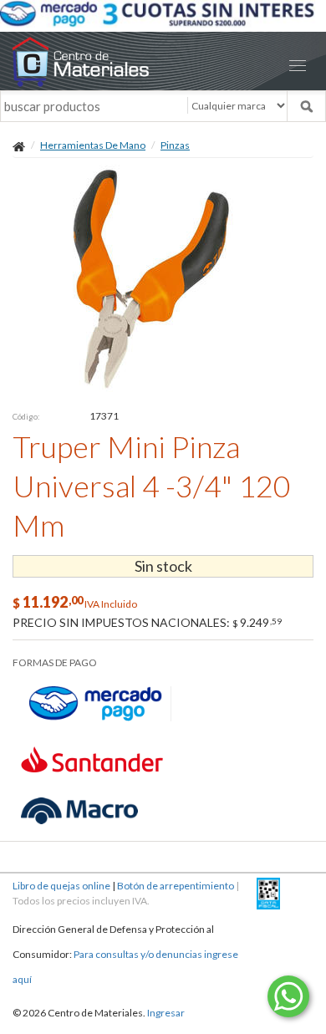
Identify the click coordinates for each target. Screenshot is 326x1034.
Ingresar (166, 1012)
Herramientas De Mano (92, 145)
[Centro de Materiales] (163, 61)
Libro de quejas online (61, 885)
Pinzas (175, 145)
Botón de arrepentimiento (175, 885)
